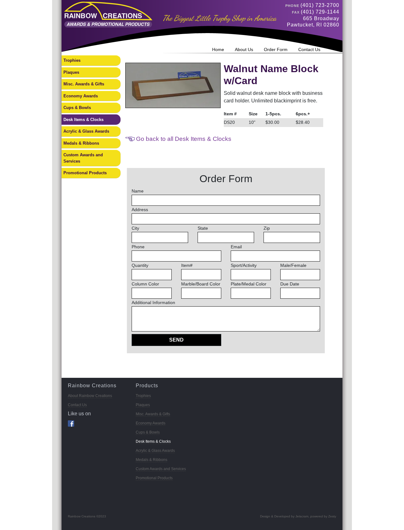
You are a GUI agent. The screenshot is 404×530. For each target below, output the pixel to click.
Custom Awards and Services (83, 158)
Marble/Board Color (200, 283)
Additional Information (153, 302)
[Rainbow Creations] (107, 14)
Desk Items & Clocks (83, 119)
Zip (267, 228)
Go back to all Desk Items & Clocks (183, 138)
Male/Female (293, 265)
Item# (187, 265)
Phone (138, 246)
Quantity (140, 265)
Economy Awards (80, 96)
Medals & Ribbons (81, 143)
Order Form (276, 49)
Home (218, 49)
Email (236, 246)
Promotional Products (85, 172)
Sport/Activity (244, 265)
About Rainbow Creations (90, 396)
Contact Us (309, 49)
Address (140, 209)
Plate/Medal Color (248, 283)
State (203, 228)
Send (176, 340)
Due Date (289, 283)
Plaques (71, 72)
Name (138, 190)
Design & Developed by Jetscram (284, 516)
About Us (244, 49)
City (135, 228)
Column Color (145, 283)
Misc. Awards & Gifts (83, 84)
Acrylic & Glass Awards (86, 131)
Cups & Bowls (77, 107)
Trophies (71, 60)
